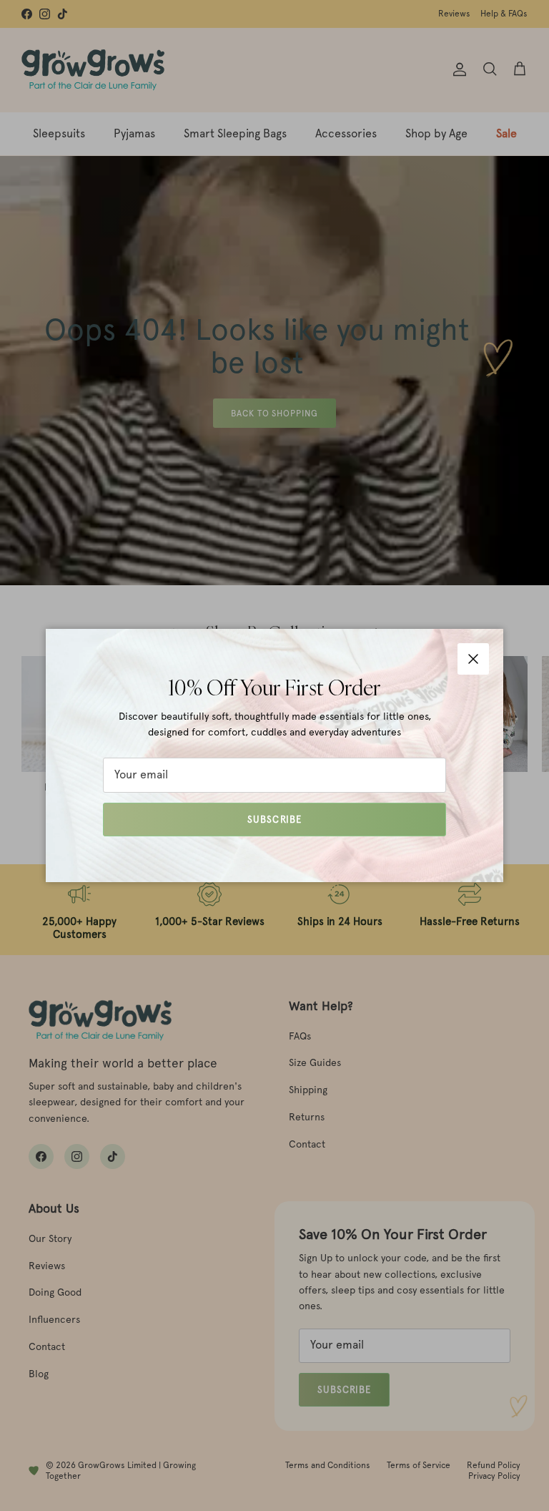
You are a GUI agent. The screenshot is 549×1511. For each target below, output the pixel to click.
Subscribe (274, 819)
